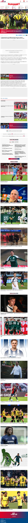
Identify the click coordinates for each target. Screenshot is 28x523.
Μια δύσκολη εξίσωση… (18, 149)
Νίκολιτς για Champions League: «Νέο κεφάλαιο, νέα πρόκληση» (20, 156)
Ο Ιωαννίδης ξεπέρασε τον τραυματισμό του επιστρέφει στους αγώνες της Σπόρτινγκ (7, 145)
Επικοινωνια (2, 521)
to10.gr (2, 35)
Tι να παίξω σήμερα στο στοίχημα (7, 148)
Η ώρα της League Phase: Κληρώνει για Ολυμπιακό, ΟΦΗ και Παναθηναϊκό (7, 154)
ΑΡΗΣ (3, 98)
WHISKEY (5, 522)
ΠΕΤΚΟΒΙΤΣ (6, 98)
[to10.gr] (4, 1)
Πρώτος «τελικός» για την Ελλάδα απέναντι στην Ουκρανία (7, 151)
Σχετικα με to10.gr (3, 520)
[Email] (26, 35)
